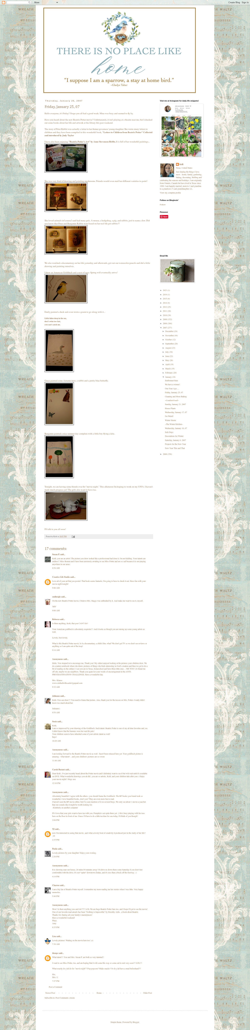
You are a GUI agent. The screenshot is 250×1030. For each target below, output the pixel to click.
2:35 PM (55, 839)
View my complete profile (170, 192)
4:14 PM (55, 876)
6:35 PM (55, 927)
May (167, 360)
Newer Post (50, 992)
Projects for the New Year (175, 444)
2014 (165, 302)
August (168, 347)
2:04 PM (55, 820)
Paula (54, 848)
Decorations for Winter (174, 436)
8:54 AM (56, 567)
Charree (55, 885)
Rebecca (55, 619)
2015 (165, 298)
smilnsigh (56, 596)
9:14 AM (56, 650)
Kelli (181, 164)
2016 (165, 294)
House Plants (170, 408)
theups (55, 953)
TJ (53, 829)
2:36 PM (55, 856)
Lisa (54, 936)
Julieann (56, 695)
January (168, 376)
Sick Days (169, 432)
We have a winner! (172, 384)
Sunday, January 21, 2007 (175, 404)
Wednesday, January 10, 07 (176, 428)
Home (99, 992)
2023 (165, 290)
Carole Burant (58, 769)
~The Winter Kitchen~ (174, 424)
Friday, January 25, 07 (174, 392)
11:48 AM (56, 760)
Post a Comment (55, 986)
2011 (165, 311)
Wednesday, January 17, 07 (176, 412)
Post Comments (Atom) (65, 997)
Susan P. (56, 554)
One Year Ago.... (172, 388)
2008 (165, 323)
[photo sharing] (66, 171)
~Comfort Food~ (172, 400)
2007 (165, 327)
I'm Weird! (169, 416)
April (167, 364)
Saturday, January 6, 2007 (175, 440)
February (169, 372)
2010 (165, 315)
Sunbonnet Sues (171, 380)
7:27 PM (55, 981)
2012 (165, 306)
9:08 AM (56, 610)
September (169, 343)
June (167, 356)
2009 (165, 319)
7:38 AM (56, 944)
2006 (165, 454)
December (169, 331)
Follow (163, 204)
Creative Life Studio (61, 577)
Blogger (136, 1022)
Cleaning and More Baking (176, 396)
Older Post (147, 992)
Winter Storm (170, 420)
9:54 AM (56, 712)
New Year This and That (175, 448)
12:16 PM (56, 783)
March (168, 368)
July (167, 351)
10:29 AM (56, 740)
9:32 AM (56, 686)
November (169, 335)
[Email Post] (73, 536)
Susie (54, 721)
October (168, 339)
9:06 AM (56, 587)
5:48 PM (55, 896)
